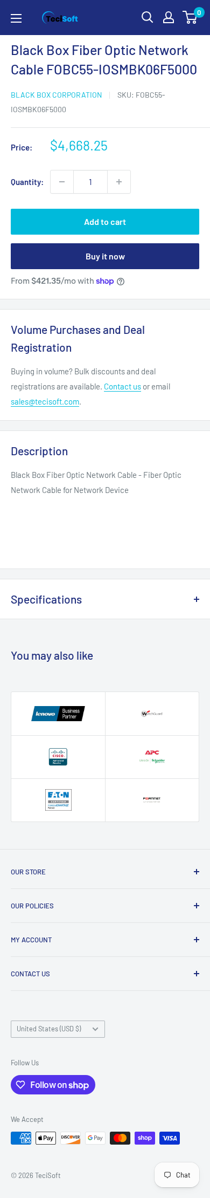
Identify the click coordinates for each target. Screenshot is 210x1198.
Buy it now (105, 256)
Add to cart (105, 221)
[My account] (168, 17)
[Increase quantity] (119, 181)
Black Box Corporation (56, 94)
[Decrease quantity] (62, 181)
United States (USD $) (49, 1028)
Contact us (122, 386)
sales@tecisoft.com (45, 401)
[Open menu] (16, 18)
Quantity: (27, 182)
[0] (190, 17)
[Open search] (147, 17)
